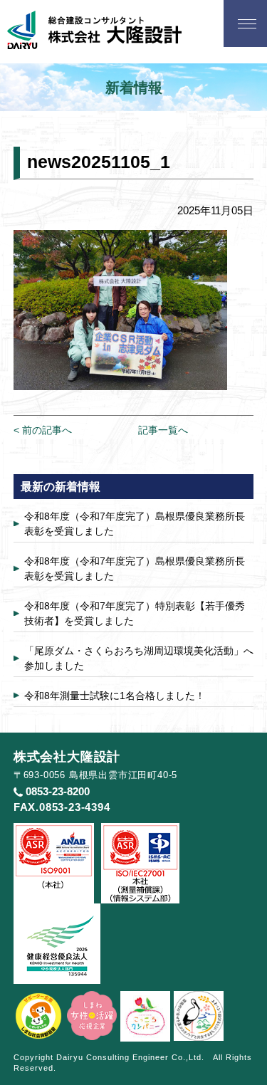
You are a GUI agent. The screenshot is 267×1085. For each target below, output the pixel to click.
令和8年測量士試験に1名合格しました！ (114, 695)
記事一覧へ (163, 430)
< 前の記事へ (43, 430)
